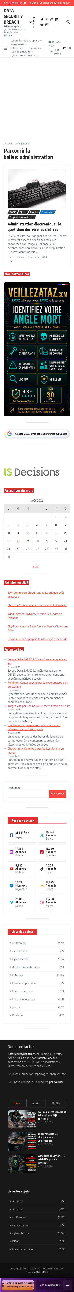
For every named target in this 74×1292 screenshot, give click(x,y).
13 (37, 533)
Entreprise (16, 47)
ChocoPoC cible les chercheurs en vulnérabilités (37, 605)
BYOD (12, 212)
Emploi (34, 212)
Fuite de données (20, 51)
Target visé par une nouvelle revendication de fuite (39, 706)
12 (27, 533)
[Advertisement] (37, 102)
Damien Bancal (45, 1057)
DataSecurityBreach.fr (21, 1053)
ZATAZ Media (16, 1057)
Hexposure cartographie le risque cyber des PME (37, 639)
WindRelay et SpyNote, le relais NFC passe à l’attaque (51, 1159)
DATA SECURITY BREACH (13, 16)
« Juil (35, 566)
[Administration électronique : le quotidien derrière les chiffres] (37, 188)
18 (18, 541)
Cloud (23, 212)
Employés (33, 47)
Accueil (8, 143)
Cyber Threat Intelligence (24, 55)
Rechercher (14, 787)
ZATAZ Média (41, 1272)
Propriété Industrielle (21, 217)
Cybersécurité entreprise (24, 40)
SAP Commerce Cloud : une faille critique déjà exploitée (52, 1115)
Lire (10, 261)
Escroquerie (17, 44)
